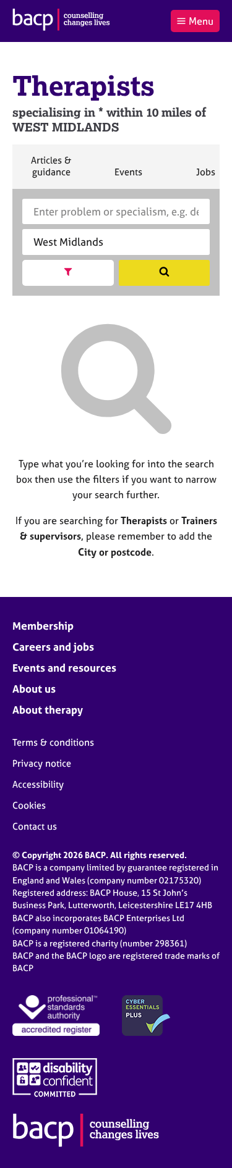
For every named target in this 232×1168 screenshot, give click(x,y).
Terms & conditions (53, 742)
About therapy (47, 709)
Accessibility (38, 784)
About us (34, 688)
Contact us (34, 826)
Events (128, 177)
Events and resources (64, 667)
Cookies (29, 805)
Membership (43, 625)
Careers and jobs (53, 646)
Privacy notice (41, 763)
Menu (201, 21)
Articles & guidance (50, 171)
